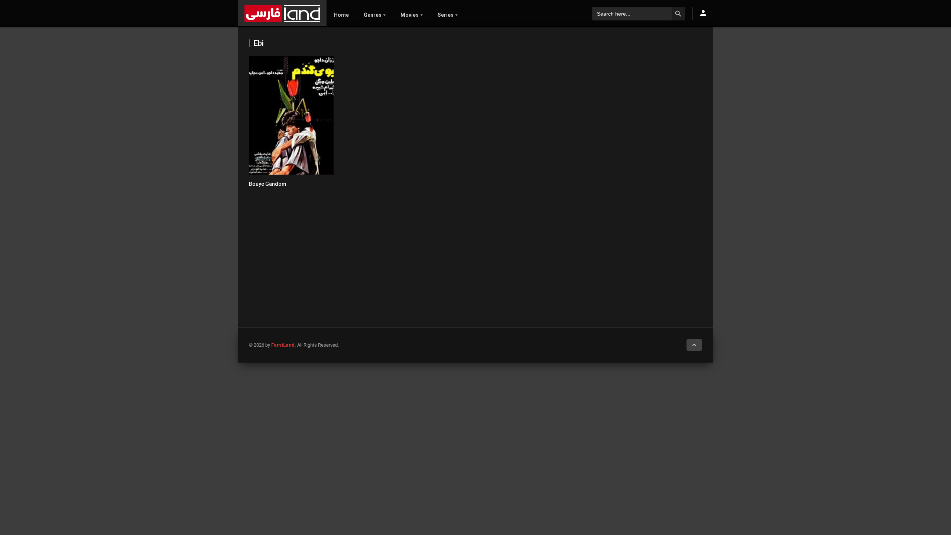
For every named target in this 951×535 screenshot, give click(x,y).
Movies (409, 15)
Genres (373, 15)
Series (446, 15)
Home (341, 15)
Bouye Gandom (267, 184)
